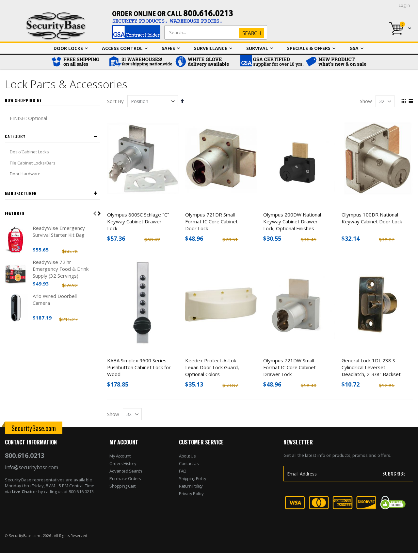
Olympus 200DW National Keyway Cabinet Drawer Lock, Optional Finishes (292, 221)
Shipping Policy (192, 478)
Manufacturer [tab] (21, 193)
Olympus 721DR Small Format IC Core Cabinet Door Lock (211, 221)
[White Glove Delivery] (205, 62)
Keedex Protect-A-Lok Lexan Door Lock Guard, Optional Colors (212, 367)
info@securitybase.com (31, 467)
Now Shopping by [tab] (23, 100)
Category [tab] (15, 136)
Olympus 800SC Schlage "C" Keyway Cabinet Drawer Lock (138, 221)
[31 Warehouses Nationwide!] (140, 62)
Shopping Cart (122, 486)
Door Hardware (25, 174)
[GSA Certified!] (271, 62)
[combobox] (214, 32)
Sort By (115, 101)
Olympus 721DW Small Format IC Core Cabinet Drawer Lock (289, 367)
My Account (119, 456)
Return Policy (191, 486)
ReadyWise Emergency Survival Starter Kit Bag (59, 231)
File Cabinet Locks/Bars (33, 163)
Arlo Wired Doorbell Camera (55, 299)
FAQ (182, 471)
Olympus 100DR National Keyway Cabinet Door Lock (372, 218)
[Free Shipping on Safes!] (78, 62)
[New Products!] (336, 62)
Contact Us (189, 463)
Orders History (122, 463)
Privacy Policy (191, 493)
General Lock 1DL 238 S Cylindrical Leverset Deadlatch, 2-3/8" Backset (371, 367)
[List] (410, 101)
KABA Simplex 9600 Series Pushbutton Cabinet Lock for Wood (139, 367)
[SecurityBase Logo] (56, 26)
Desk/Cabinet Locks (29, 152)
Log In (404, 5)
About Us (187, 456)
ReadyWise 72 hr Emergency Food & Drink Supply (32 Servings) (60, 269)
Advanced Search (125, 471)
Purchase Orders (125, 478)
